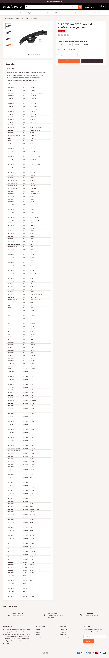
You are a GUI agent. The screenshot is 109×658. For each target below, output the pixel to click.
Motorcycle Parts (45, 13)
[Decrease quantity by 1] (66, 55)
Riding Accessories (32, 13)
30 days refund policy (17, 615)
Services (88, 13)
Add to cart (69, 61)
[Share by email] (68, 35)
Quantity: (60, 55)
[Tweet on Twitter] (65, 35)
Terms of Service (64, 637)
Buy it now (92, 61)
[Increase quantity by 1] (75, 55)
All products (10, 18)
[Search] (80, 7)
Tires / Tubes (78, 13)
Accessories (69, 13)
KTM (20, 13)
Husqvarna (12, 13)
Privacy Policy (63, 634)
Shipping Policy (64, 629)
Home (4, 13)
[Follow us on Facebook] (43, 653)
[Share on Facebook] (59, 35)
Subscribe (89, 641)
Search (38, 629)
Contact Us (97, 13)
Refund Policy (63, 632)
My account (88, 7)
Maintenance (58, 13)
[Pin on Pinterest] (62, 35)
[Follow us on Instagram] (46, 653)
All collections (39, 637)
